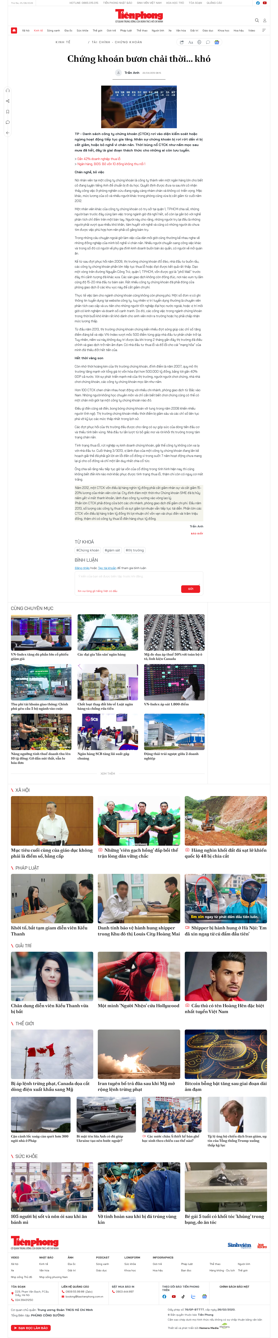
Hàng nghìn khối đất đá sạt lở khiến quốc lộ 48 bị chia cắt (226, 853)
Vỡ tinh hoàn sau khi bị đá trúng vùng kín (137, 1219)
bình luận (208, 42)
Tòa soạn (195, 3)
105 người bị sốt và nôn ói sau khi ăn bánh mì (49, 1219)
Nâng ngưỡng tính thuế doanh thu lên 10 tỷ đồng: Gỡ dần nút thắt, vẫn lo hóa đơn (41, 758)
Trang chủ (14, 30)
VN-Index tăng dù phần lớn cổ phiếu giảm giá (39, 656)
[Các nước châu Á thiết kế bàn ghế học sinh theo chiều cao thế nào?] (172, 1115)
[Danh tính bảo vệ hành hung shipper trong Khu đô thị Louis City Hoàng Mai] (139, 898)
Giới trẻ (111, 30)
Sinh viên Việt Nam (149, 3)
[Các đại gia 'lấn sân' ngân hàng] (108, 632)
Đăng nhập (82, 568)
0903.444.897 (125, 1291)
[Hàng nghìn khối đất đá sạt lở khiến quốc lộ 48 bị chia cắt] (226, 820)
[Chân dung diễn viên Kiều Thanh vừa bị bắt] (52, 976)
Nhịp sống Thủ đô (21, 1277)
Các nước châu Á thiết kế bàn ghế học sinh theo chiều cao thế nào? (170, 1138)
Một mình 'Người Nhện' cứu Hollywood (138, 1006)
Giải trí (194, 30)
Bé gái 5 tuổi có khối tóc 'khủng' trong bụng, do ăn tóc (224, 1219)
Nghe (8, 90)
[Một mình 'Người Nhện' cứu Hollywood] (139, 976)
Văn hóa (181, 30)
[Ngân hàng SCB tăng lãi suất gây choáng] (108, 732)
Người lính (158, 30)
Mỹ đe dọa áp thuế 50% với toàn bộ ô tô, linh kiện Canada (173, 656)
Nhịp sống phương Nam (53, 1277)
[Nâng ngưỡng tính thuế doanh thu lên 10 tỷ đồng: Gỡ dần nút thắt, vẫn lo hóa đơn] (41, 732)
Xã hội (26, 30)
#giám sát (112, 550)
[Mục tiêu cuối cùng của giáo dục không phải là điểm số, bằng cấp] (52, 820)
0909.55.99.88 (75, 1291)
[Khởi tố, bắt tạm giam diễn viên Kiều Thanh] (52, 898)
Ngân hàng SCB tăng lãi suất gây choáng (103, 756)
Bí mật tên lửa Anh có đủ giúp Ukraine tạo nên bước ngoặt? (100, 1138)
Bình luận (8, 122)
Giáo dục (208, 30)
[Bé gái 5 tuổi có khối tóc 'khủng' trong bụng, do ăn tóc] (226, 1187)
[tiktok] (185, 1296)
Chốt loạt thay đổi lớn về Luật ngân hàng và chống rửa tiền (105, 706)
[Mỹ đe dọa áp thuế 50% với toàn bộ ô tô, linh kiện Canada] (174, 632)
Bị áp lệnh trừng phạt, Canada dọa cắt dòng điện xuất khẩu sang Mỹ (50, 1086)
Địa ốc (68, 30)
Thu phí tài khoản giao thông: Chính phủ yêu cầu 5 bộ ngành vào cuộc (39, 706)
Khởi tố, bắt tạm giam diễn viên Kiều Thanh (49, 931)
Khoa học (223, 30)
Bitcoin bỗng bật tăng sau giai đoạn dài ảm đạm (226, 1086)
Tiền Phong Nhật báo (117, 3)
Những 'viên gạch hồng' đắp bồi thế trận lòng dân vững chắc (138, 853)
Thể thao (142, 30)
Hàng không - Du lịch (222, 1270)
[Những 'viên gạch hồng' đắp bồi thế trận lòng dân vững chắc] (139, 820)
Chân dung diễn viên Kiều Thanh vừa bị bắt (49, 1008)
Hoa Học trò (175, 3)
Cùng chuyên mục (32, 608)
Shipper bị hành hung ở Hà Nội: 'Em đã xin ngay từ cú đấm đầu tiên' (226, 931)
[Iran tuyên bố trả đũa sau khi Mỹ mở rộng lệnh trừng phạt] (139, 1054)
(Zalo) (88, 1291)
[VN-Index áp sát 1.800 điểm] (174, 682)
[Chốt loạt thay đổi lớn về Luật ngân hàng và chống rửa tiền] (108, 682)
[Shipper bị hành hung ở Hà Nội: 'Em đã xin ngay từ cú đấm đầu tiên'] (226, 898)
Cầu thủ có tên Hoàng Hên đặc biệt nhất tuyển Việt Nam (224, 1008)
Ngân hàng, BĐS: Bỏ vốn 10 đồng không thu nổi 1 (111, 164)
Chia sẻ (8, 101)
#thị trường (135, 550)
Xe (170, 30)
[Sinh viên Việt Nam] (239, 1246)
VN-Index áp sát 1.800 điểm (166, 704)
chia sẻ (182, 42)
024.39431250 (24, 1300)
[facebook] (258, 3)
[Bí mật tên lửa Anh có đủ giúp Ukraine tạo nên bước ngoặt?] (106, 1115)
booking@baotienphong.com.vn (84, 1296)
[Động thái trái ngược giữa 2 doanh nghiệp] (174, 732)
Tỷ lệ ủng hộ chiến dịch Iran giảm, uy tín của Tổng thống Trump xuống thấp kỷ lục (237, 1140)
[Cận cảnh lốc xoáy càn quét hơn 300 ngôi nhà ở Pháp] (41, 1115)
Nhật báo (46, 1257)
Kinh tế (38, 30)
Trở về (8, 133)
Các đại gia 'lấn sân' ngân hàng (102, 654)
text (190, 42)
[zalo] (195, 1296)
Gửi (190, 589)
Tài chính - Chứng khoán (117, 42)
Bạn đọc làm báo (33, 1328)
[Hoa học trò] (262, 1246)
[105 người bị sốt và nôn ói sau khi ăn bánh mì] (52, 1187)
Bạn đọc (186, 1270)
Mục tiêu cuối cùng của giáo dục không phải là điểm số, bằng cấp (52, 853)
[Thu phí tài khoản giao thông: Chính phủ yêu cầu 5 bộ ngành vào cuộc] (41, 682)
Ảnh (70, 1257)
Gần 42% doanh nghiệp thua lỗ (98, 159)
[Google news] (206, 1296)
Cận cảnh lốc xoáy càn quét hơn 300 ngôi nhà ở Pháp (39, 1138)
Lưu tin (8, 112)
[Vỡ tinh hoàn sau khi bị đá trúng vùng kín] (139, 1187)
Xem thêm (264, 30)
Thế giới (97, 30)
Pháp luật (126, 30)
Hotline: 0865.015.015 (84, 3)
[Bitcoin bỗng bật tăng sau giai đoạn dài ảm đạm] (226, 1054)
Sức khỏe (82, 30)
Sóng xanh (53, 30)
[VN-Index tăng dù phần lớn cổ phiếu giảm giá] (41, 632)
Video (251, 30)
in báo (199, 42)
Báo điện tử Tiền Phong (139, 16)
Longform (132, 1257)
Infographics (163, 1257)
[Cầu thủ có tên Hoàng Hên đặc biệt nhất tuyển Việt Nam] (226, 976)
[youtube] (264, 3)
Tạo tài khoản (107, 568)
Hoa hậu (239, 30)
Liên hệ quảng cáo (75, 1286)
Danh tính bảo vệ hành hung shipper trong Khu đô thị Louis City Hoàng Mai (139, 931)
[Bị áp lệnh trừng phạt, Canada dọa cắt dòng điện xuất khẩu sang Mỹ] (52, 1054)
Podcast (102, 1257)
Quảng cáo (214, 3)
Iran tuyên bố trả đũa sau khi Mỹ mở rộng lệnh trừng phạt (136, 1086)
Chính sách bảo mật (234, 1286)
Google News (217, 42)
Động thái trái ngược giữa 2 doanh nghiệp (171, 756)
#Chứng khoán (87, 550)
